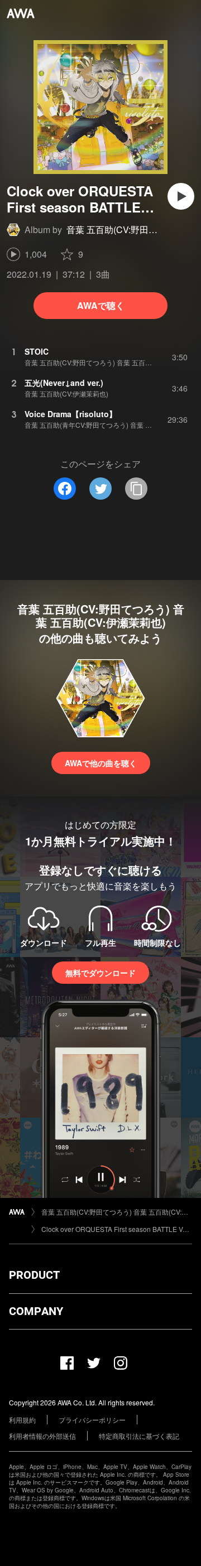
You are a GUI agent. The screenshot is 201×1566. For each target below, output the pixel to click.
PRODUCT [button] (34, 1275)
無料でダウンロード (100, 972)
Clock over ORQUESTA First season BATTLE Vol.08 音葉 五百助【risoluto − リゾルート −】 (116, 1229)
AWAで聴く (101, 305)
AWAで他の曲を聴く (101, 762)
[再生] (181, 196)
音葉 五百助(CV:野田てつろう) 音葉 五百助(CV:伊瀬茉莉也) (116, 1211)
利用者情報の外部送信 (42, 1436)
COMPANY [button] (36, 1311)
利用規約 (22, 1419)
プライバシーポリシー (92, 1419)
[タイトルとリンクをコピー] (136, 488)
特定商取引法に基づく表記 (139, 1436)
